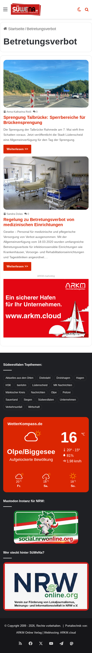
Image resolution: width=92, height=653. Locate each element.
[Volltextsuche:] (87, 11)
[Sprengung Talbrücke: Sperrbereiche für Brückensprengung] (45, 84)
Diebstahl (44, 377)
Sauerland (12, 399)
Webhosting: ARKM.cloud (60, 632)
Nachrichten (38, 392)
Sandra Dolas (15, 213)
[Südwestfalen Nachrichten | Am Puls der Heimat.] (26, 9)
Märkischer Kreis (15, 392)
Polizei (67, 392)
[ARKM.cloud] (45, 308)
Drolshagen (63, 377)
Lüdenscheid (39, 385)
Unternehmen (68, 399)
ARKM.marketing (46, 276)
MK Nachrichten (62, 385)
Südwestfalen (46, 399)
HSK (8, 385)
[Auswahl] (5, 11)
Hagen (80, 377)
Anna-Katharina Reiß (19, 111)
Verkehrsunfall (14, 406)
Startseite (15, 29)
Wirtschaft (34, 406)
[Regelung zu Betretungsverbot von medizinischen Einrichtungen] (45, 183)
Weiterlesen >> (17, 149)
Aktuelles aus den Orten (19, 377)
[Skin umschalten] (79, 11)
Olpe (54, 392)
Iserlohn (21, 385)
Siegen (28, 399)
